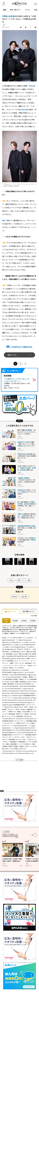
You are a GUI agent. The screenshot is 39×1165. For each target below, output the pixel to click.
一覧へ (32, 835)
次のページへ (12, 355)
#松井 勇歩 (24, 597)
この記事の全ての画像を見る (21, 346)
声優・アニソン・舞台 (23, 580)
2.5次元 (11, 580)
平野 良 (31, 86)
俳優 (4, 10)
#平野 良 (14, 597)
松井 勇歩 (25, 109)
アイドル (27, 10)
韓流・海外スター (15, 10)
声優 (35, 10)
